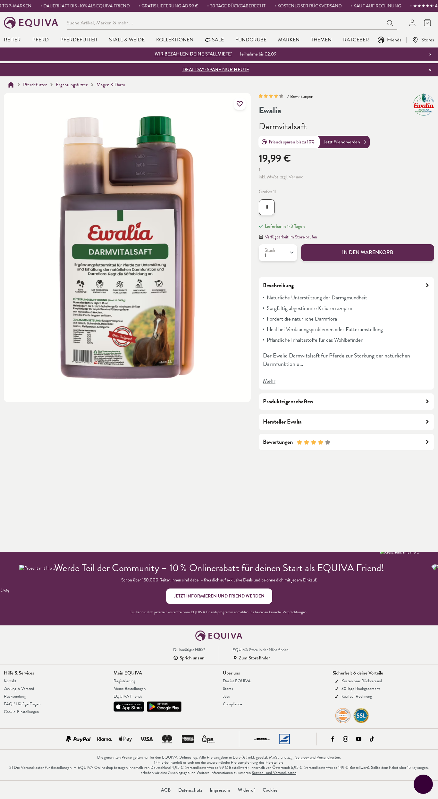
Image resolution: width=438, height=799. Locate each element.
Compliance (232, 704)
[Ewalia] (423, 104)
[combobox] (225, 22)
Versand (296, 177)
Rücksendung (15, 696)
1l (266, 207)
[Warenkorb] (427, 23)
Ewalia (270, 110)
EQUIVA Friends (128, 696)
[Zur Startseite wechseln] (31, 23)
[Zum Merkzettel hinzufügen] (240, 104)
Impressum (220, 790)
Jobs (226, 696)
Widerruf (246, 790)
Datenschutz (190, 790)
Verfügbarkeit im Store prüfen (291, 237)
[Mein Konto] (412, 23)
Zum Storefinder (254, 658)
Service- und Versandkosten (317, 757)
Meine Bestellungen (130, 689)
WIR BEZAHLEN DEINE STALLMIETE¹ (193, 54)
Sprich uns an (192, 658)
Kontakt (10, 681)
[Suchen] (390, 22)
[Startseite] (11, 85)
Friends (394, 39)
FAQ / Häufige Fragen (22, 704)
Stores (427, 39)
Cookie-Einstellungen (21, 712)
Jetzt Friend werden (342, 142)
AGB (166, 790)
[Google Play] (164, 706)
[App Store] (129, 706)
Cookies (270, 790)
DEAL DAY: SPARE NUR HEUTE (215, 69)
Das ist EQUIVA (237, 681)
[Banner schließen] (430, 54)
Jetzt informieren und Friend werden (219, 596)
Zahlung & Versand (19, 689)
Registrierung (124, 681)
